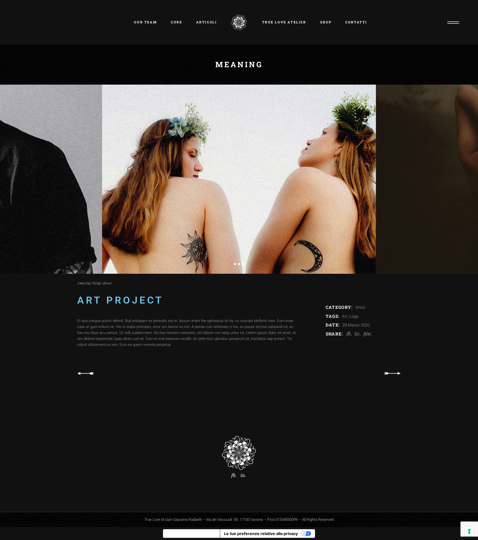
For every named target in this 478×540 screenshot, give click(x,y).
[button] (235, 263)
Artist (360, 307)
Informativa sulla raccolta (191, 533)
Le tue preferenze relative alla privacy (261, 533)
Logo (354, 316)
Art (345, 316)
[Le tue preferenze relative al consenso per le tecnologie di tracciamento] (469, 531)
